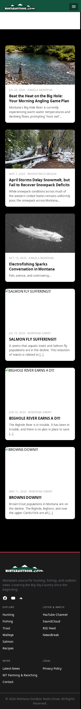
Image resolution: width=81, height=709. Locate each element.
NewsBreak (51, 635)
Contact (8, 682)
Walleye (8, 635)
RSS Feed (49, 628)
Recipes (8, 648)
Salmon (8, 641)
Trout (6, 628)
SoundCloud (51, 621)
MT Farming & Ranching (20, 675)
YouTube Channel (55, 615)
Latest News (11, 668)
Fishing (8, 621)
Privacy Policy (52, 668)
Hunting (8, 615)
